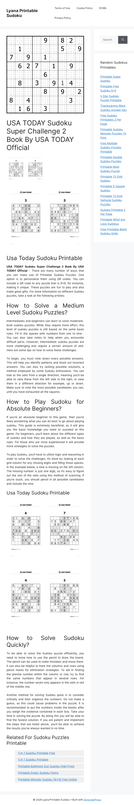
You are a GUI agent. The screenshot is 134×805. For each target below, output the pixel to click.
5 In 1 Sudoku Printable (33, 759)
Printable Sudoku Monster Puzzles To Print (113, 133)
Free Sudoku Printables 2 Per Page (110, 120)
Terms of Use (62, 8)
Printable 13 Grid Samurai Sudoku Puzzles (111, 200)
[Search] (122, 40)
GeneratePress (92, 799)
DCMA (102, 8)
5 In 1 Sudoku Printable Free (36, 753)
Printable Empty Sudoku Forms (38, 772)
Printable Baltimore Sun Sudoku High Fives (46, 766)
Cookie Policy (84, 8)
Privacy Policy (63, 17)
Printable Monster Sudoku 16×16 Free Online (47, 779)
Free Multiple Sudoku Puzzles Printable (110, 147)
